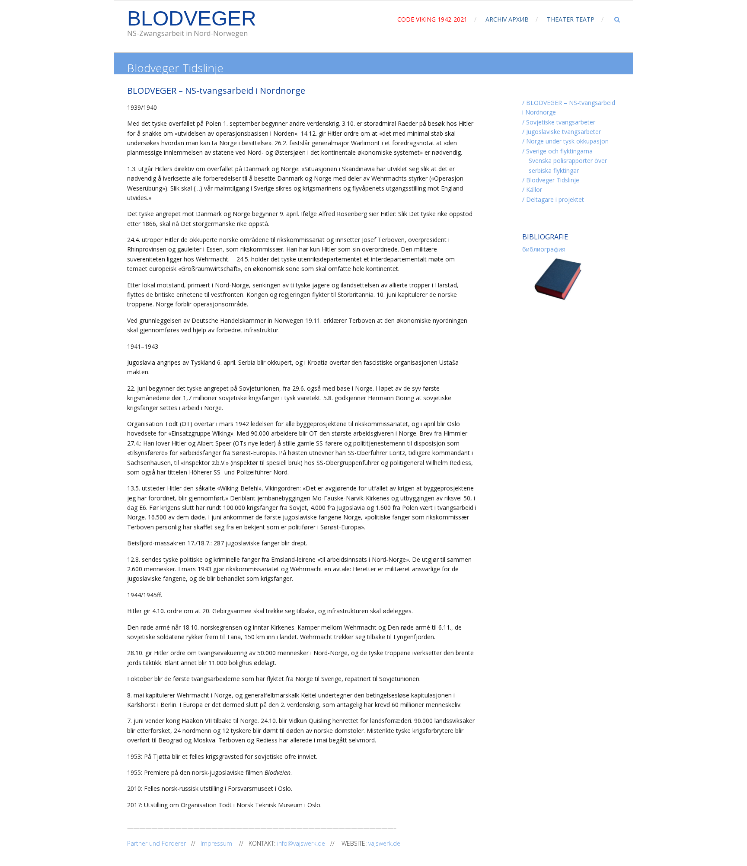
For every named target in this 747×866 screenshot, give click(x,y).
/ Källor (532, 189)
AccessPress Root (250, 860)
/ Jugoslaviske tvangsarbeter (561, 131)
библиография (543, 249)
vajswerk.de (384, 843)
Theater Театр (570, 19)
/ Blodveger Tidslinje (550, 180)
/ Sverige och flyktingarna (557, 151)
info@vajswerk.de (301, 843)
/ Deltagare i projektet (553, 199)
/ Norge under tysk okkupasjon (565, 141)
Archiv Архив (507, 19)
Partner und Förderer (157, 843)
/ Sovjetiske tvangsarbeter (558, 122)
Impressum (219, 843)
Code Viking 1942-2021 (432, 19)
